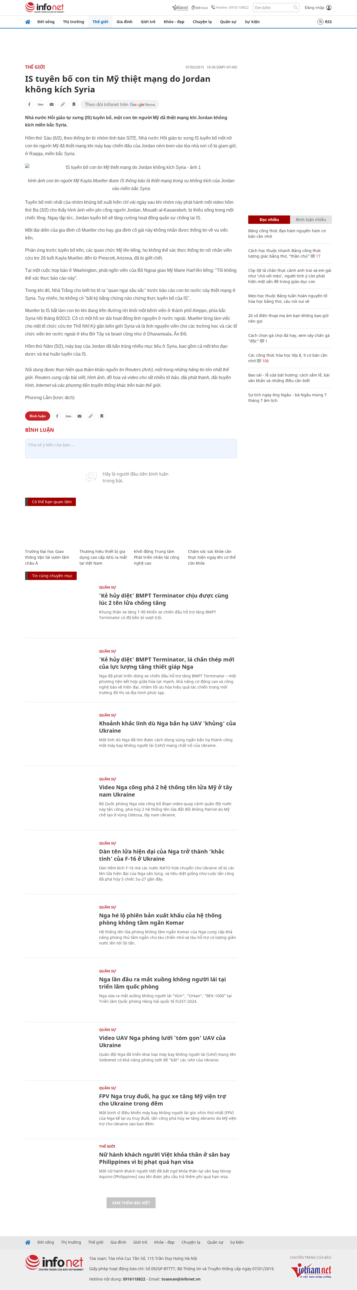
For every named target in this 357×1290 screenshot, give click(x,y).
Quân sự (228, 21)
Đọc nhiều (269, 219)
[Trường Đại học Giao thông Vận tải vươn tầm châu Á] (49, 528)
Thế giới (100, 21)
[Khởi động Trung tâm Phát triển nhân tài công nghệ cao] (158, 528)
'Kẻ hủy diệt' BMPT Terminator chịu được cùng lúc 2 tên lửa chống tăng (163, 599)
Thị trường (73, 21)
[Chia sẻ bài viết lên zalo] (40, 104)
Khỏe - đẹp (174, 21)
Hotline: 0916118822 (232, 7)
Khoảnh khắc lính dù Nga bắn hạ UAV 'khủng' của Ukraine (167, 727)
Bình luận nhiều (311, 219)
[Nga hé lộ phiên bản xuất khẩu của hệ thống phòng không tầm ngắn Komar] (59, 928)
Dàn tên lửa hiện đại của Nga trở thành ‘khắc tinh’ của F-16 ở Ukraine (161, 855)
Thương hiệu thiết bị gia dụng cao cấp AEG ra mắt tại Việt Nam (103, 557)
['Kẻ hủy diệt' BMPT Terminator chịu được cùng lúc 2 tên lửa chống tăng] (59, 608)
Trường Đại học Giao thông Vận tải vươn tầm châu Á (47, 557)
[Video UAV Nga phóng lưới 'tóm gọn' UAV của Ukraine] (59, 1050)
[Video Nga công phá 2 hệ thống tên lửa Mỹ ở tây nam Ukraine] (59, 800)
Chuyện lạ (202, 21)
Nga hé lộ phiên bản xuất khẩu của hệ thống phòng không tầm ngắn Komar (160, 919)
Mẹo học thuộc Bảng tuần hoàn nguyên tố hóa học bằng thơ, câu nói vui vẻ (287, 298)
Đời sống (46, 21)
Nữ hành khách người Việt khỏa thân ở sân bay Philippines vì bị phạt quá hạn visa (164, 1158)
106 (265, 360)
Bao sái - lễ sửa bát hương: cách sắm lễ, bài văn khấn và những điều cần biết (289, 377)
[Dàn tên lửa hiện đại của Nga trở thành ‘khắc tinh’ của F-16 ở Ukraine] (59, 864)
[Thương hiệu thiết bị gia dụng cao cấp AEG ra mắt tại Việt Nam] (103, 528)
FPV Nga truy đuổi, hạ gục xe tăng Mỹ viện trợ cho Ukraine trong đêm (162, 1099)
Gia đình (124, 21)
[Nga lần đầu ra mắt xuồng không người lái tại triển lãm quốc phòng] (59, 992)
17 (317, 256)
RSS (328, 21)
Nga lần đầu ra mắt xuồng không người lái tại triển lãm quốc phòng (162, 982)
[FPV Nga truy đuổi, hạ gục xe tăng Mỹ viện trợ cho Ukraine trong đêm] (59, 1109)
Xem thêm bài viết (131, 1202)
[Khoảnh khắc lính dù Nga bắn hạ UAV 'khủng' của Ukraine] (59, 736)
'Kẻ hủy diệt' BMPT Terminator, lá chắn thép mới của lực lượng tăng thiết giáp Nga (166, 663)
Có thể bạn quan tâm (52, 501)
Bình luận (38, 416)
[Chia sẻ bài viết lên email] (51, 104)
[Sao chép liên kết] (63, 104)
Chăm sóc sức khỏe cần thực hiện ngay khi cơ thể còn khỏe (212, 557)
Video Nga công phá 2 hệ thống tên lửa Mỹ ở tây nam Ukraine (165, 790)
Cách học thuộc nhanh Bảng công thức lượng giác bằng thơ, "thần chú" (284, 253)
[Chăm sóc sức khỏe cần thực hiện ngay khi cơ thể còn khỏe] (212, 528)
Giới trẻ (148, 21)
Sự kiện (252, 21)
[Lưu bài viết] (74, 104)
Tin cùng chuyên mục (52, 575)
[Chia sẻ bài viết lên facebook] (29, 104)
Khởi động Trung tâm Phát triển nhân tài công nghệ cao (156, 557)
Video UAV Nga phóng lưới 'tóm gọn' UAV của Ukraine (162, 1041)
